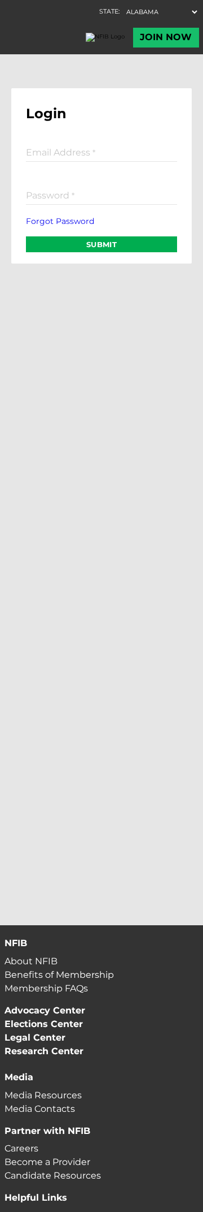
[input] (101, 151)
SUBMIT (101, 244)
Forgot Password (60, 221)
